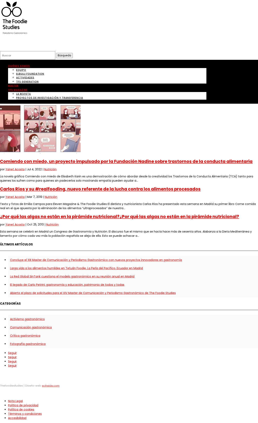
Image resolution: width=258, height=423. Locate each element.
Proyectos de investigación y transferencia (49, 97)
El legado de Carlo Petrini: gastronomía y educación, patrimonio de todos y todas (67, 285)
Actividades (25, 77)
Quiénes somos (19, 66)
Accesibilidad (17, 418)
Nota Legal (15, 401)
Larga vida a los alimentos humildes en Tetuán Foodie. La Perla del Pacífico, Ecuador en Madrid (76, 268)
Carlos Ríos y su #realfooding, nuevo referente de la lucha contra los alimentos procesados (100, 189)
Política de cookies (21, 409)
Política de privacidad (23, 405)
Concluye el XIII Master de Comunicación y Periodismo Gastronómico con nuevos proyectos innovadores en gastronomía (96, 260)
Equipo (21, 70)
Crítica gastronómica (25, 336)
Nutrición (50, 169)
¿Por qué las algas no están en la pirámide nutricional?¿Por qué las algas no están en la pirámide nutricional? (119, 216)
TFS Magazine (18, 90)
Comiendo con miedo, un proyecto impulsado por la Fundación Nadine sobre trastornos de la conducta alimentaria (126, 161)
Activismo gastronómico (27, 319)
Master (13, 85)
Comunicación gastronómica (31, 327)
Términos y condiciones (25, 414)
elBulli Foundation (30, 73)
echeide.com (50, 386)
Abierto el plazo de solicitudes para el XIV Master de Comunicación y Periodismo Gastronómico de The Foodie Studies (93, 293)
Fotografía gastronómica (28, 344)
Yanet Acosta (15, 169)
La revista (23, 94)
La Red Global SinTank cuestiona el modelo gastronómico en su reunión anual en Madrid (72, 276)
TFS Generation (27, 81)
